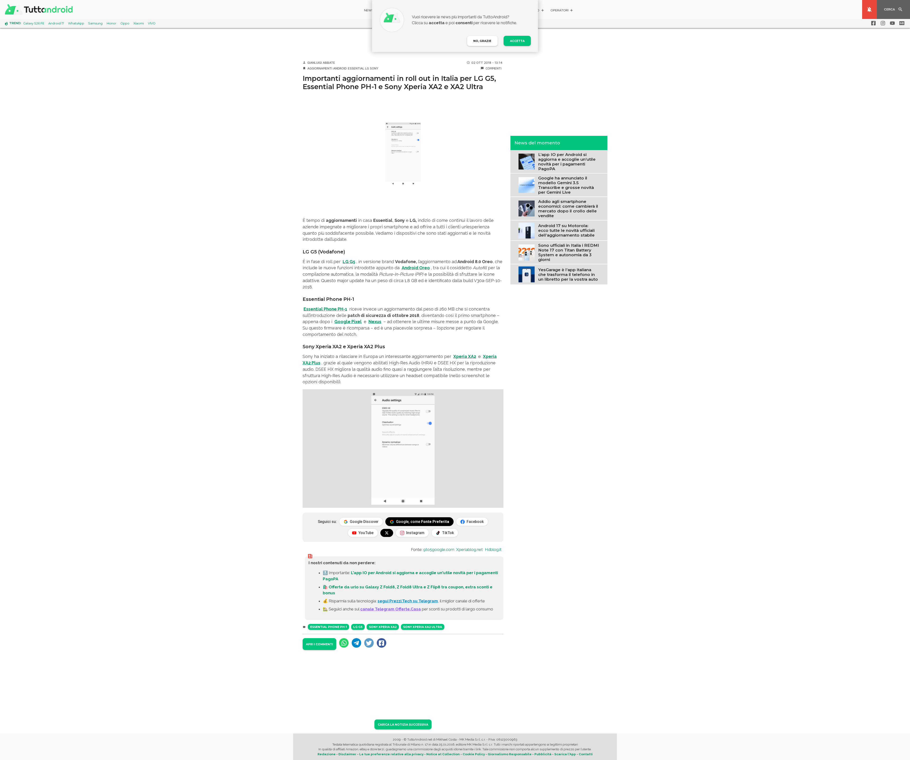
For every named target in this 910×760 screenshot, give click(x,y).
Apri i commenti (319, 644)
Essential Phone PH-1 (325, 309)
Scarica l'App (565, 754)
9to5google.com (438, 549)
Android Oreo (416, 267)
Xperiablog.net (469, 549)
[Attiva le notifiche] (869, 9)
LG (367, 68)
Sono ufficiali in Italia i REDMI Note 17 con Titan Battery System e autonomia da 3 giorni (568, 252)
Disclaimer (347, 754)
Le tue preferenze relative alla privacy (391, 754)
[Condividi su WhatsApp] (344, 643)
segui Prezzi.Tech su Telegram (408, 601)
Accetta (517, 41)
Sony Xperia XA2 (383, 627)
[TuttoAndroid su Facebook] (872, 23)
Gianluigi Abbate (321, 62)
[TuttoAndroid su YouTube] (891, 23)
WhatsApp (76, 23)
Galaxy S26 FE (33, 23)
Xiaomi (138, 23)
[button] (562, 11)
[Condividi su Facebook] (381, 643)
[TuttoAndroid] (39, 9)
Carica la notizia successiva (403, 724)
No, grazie (482, 41)
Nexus (375, 321)
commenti (493, 68)
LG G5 (349, 261)
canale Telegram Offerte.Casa (390, 609)
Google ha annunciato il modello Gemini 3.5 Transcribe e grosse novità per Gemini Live (566, 184)
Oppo (124, 23)
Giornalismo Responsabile (510, 754)
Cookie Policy (474, 754)
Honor (111, 23)
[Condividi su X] (369, 643)
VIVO (151, 23)
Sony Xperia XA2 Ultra (422, 627)
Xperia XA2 (464, 356)
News (369, 10)
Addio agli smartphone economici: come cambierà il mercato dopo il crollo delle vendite (568, 208)
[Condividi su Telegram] (356, 643)
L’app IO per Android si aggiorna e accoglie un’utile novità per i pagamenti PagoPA (567, 161)
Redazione (327, 754)
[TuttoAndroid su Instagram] (882, 23)
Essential (356, 68)
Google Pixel (348, 321)
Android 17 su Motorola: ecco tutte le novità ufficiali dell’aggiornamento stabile (566, 230)
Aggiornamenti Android (327, 68)
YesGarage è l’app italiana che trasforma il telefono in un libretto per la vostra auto (568, 274)
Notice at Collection (443, 754)
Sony (374, 68)
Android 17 (56, 23)
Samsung (95, 23)
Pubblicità (542, 754)
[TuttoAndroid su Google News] (901, 23)
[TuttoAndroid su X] (386, 533)
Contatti (586, 754)
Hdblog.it (493, 549)
